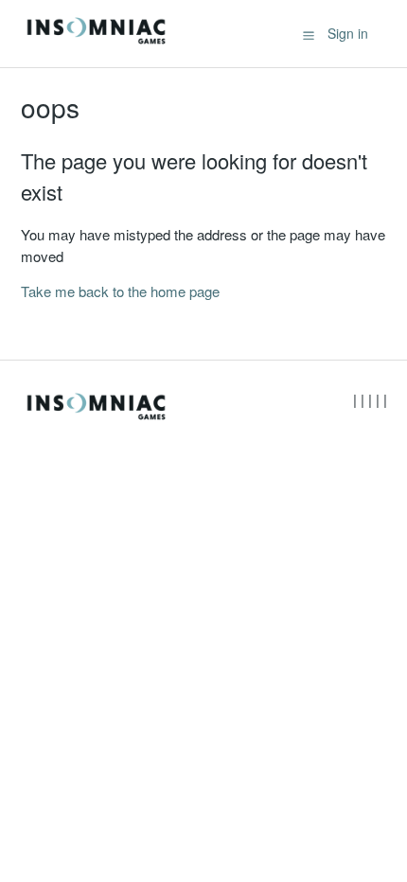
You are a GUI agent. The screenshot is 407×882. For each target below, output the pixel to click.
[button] (308, 34)
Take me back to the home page (120, 291)
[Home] (96, 42)
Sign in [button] (347, 33)
